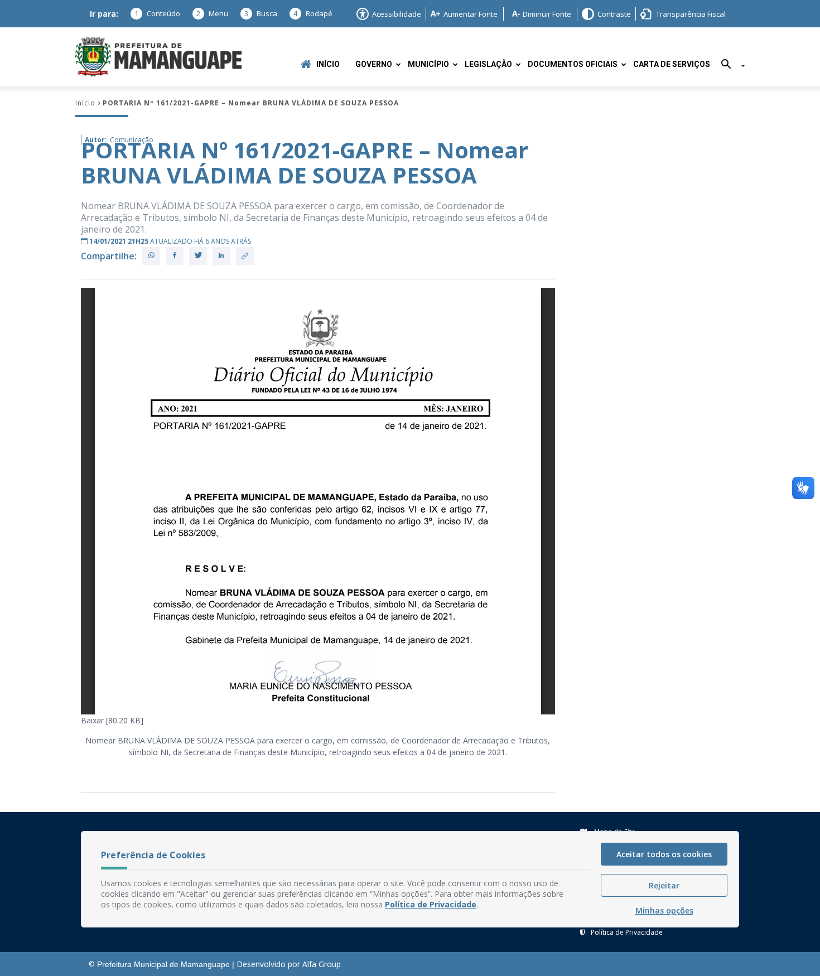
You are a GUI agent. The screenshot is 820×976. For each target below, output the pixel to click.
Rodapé (312, 13)
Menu (212, 13)
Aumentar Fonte (470, 14)
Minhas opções (664, 910)
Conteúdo (157, 13)
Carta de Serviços (671, 64)
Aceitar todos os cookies (664, 854)
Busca (260, 13)
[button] (729, 66)
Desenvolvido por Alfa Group (289, 964)
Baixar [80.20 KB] (112, 720)
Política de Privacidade (627, 932)
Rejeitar (664, 885)
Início (328, 64)
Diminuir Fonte (547, 14)
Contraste (614, 14)
